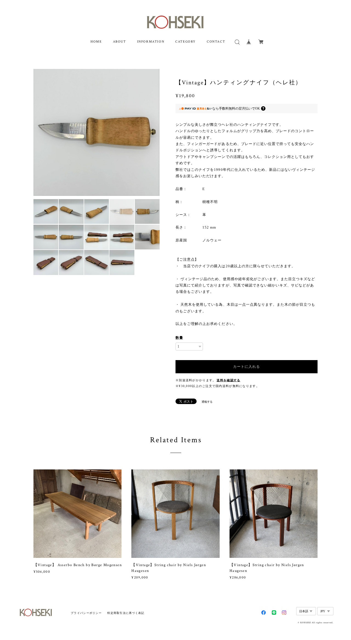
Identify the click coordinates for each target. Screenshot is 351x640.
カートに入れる (246, 366)
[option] (96, 132)
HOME (96, 42)
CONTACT (216, 42)
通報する (207, 401)
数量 (179, 338)
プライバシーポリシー (86, 612)
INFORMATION (151, 42)
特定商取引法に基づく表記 (125, 612)
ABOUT (119, 42)
